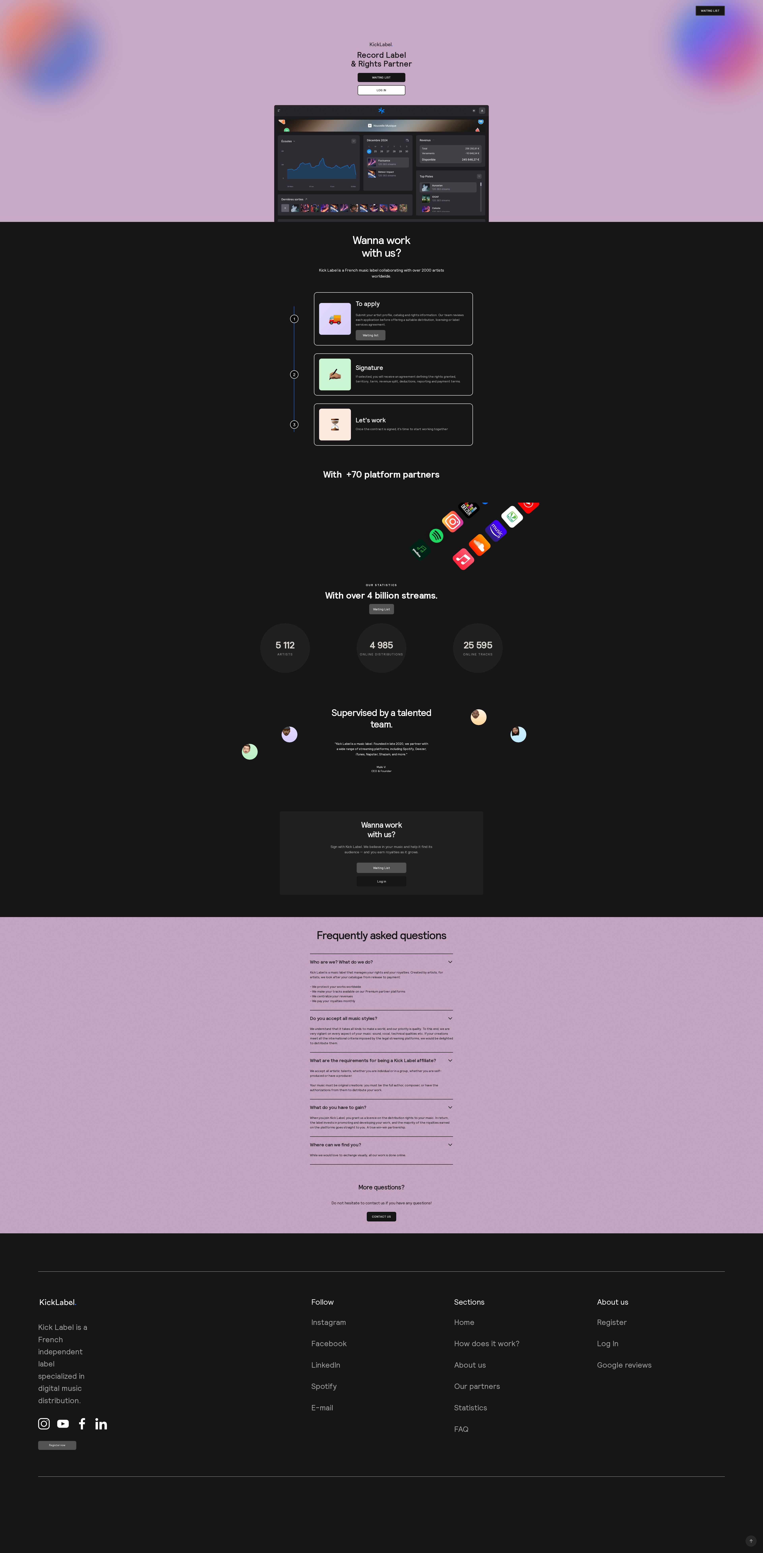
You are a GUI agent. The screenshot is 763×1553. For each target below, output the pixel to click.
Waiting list (381, 77)
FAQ (461, 1429)
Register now (57, 1445)
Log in (381, 90)
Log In (608, 1343)
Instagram (328, 1322)
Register (612, 1322)
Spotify (324, 1386)
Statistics (470, 1407)
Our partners (477, 1386)
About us (470, 1365)
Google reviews (624, 1365)
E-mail (322, 1407)
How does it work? (487, 1343)
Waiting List (381, 609)
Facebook (329, 1343)
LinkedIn (325, 1365)
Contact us (381, 1216)
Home (464, 1322)
